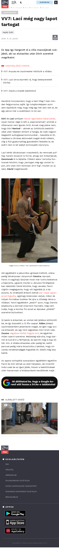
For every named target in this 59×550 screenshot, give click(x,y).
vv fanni (35, 7)
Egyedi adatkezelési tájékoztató (20, 486)
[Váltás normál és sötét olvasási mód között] (21, 2)
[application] (29, 418)
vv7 (26, 7)
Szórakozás (9, 12)
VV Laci (45, 7)
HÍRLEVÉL (9, 470)
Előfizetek (44, 2)
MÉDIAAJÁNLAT (11, 497)
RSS (7, 464)
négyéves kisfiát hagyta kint (24, 333)
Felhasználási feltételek (17, 481)
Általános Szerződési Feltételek (21, 492)
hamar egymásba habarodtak (39, 118)
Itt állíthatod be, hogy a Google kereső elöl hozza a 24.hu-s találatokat (33, 383)
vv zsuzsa (17, 7)
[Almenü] (14, 2)
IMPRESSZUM (10, 475)
